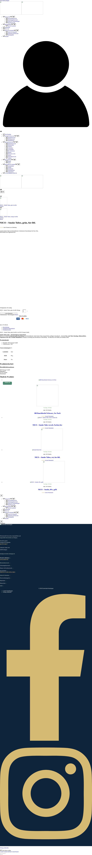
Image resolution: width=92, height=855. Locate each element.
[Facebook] (46, 740)
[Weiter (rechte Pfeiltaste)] (2, 854)
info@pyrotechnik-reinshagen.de (7, 553)
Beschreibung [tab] (6, 327)
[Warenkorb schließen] (1, 521)
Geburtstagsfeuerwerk (5, 565)
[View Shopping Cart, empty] (46, 131)
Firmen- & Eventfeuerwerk (6, 568)
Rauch (1, 219)
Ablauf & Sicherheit (5, 575)
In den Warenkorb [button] (49, 416)
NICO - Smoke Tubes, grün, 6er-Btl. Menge (10, 310)
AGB (2, 585)
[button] (11, 16)
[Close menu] (1, 495)
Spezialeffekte (4, 570)
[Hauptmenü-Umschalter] (2, 192)
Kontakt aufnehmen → (5, 557)
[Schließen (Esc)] (4, 853)
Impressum (3, 580)
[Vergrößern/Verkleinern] (0, 853)
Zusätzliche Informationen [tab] (9, 328)
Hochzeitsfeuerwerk (5, 562)
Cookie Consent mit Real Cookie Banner (9, 851)
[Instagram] (46, 845)
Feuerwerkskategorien (5, 578)
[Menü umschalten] (13, 17)
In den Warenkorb (8, 313)
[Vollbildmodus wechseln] (2, 853)
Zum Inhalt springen (4, 0)
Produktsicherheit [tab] (7, 329)
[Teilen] (3, 853)
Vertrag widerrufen (7, 592)
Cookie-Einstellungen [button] (8, 590)
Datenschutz (3, 583)
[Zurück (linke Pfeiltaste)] (0, 854)
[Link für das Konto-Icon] (46, 129)
